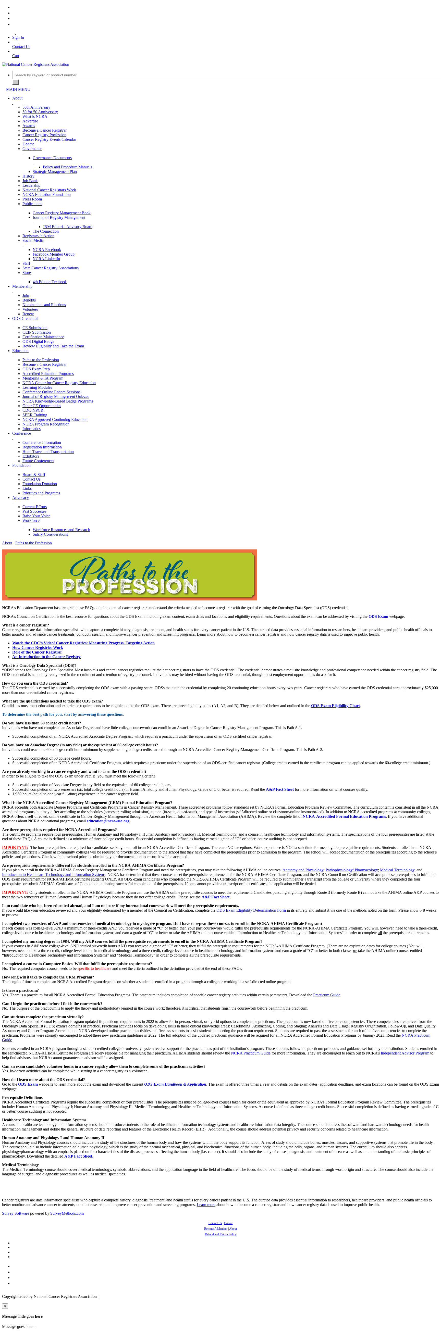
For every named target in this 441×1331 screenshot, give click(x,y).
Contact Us (31, 479)
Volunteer (30, 309)
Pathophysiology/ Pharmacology (352, 870)
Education (20, 350)
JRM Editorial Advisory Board (67, 226)
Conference (21, 433)
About (17, 98)
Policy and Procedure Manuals (67, 167)
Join (25, 295)
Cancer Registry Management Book (62, 213)
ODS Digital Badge (38, 341)
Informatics (31, 428)
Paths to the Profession (40, 360)
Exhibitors (30, 456)
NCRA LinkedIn (46, 259)
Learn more (206, 1204)
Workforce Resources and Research (61, 530)
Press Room (32, 199)
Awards (28, 125)
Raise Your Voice (36, 516)
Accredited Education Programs (48, 373)
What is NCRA (34, 116)
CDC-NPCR (32, 410)
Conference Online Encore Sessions (51, 392)
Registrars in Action (38, 236)
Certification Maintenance (43, 337)
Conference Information (41, 442)
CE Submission (34, 327)
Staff (26, 263)
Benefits (29, 300)
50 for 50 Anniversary (40, 112)
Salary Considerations (50, 534)
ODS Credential (25, 318)
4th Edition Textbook (50, 282)
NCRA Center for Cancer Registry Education (59, 383)
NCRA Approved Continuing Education (55, 419)
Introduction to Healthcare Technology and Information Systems (53, 874)
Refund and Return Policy (220, 1234)
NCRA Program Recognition (45, 424)
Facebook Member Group (54, 254)
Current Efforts (34, 507)
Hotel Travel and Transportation (48, 451)
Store (26, 272)
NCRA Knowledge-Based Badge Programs (57, 401)
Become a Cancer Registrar (44, 130)
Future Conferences (38, 461)
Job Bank (30, 181)
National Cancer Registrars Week (49, 190)
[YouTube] (13, 24)
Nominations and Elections (44, 305)
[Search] (15, 82)
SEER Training (34, 415)
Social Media (33, 240)
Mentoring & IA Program (42, 378)
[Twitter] (13, 13)
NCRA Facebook (47, 249)
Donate (28, 144)
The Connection (46, 231)
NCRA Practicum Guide (251, 1053)
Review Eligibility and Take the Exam (53, 346)
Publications (32, 204)
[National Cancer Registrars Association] (35, 64)
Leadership (31, 185)
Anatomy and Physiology (303, 870)
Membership (22, 286)
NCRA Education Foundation (46, 194)
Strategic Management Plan (55, 171)
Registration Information (42, 447)
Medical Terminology (397, 870)
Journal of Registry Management (59, 217)
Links (27, 488)
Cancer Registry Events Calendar (49, 139)
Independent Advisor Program (405, 1053)
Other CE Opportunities (41, 406)
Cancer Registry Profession (44, 135)
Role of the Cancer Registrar (37, 652)
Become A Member (215, 1228)
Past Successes (34, 511)
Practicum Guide (326, 995)
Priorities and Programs (41, 493)
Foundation (21, 465)
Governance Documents (52, 158)
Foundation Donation (39, 484)
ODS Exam (378, 616)
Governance (32, 148)
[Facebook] (13, 7)
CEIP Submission (36, 332)
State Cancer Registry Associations (50, 268)
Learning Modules (37, 387)
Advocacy (20, 497)
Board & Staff (33, 474)
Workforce (31, 520)
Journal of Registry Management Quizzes (55, 396)
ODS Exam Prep (36, 369)
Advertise (30, 121)
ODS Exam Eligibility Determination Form (251, 910)
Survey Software (15, 1213)
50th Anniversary (36, 107)
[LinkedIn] (13, 18)
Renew (28, 314)
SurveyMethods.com (67, 1213)
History (28, 176)
